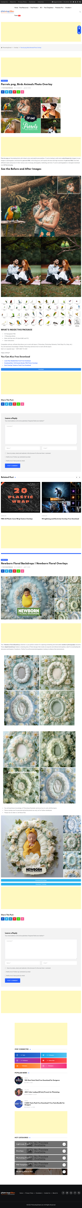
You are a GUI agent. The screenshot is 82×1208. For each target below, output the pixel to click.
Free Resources (23, 7)
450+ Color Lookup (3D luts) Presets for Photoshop (42, 1092)
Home (16, 7)
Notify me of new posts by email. (15, 461)
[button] (76, 477)
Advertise (41, 2)
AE (41, 7)
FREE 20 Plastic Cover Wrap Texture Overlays (17, 519)
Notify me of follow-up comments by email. (18, 457)
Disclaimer (32, 2)
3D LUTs (27, 1090)
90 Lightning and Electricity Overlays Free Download (60, 519)
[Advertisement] (41, 32)
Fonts (17, 15)
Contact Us (4, 2)
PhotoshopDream (7, 88)
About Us (13, 2)
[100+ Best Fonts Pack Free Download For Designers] (19, 1080)
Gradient (68, 7)
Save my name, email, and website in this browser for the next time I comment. (29, 453)
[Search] (80, 12)
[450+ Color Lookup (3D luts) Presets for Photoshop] (19, 1092)
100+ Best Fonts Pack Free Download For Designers (42, 1080)
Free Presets (34, 7)
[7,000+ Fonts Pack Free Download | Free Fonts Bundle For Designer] (19, 1104)
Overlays (3, 515)
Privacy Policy (22, 2)
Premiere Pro (59, 7)
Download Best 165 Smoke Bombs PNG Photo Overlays (21, 363)
